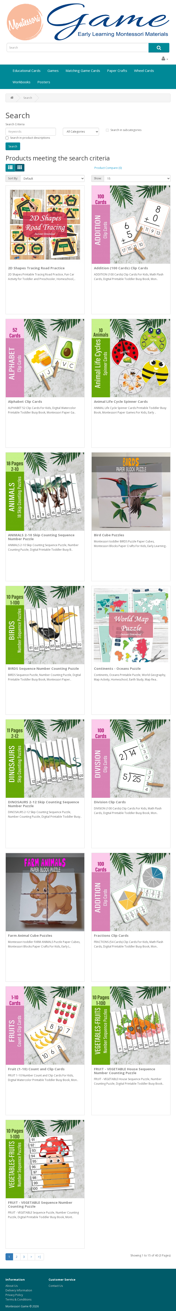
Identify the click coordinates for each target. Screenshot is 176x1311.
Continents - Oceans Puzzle (117, 668)
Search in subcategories (125, 130)
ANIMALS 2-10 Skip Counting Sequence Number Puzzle (41, 537)
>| (39, 1257)
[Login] (165, 59)
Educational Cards (27, 70)
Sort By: (13, 178)
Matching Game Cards (83, 70)
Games (53, 70)
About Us (12, 1286)
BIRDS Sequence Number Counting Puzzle (43, 668)
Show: (98, 178)
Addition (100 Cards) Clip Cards (121, 268)
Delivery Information (19, 1290)
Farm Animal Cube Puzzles (30, 935)
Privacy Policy (14, 1295)
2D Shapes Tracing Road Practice (36, 268)
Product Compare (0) (108, 168)
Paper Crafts (117, 70)
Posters (43, 82)
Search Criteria (15, 124)
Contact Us (56, 1286)
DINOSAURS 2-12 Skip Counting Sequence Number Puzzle (43, 804)
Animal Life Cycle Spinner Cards (121, 401)
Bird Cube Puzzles (109, 535)
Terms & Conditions (18, 1299)
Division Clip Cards (110, 802)
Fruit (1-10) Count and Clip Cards (36, 1069)
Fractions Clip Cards (111, 935)
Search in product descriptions (30, 138)
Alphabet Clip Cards (25, 401)
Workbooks (21, 82)
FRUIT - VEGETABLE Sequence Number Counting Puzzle (40, 1204)
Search (27, 98)
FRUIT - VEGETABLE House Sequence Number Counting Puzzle (124, 1071)
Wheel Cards (144, 70)
